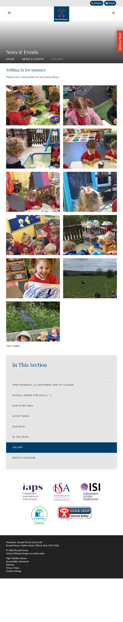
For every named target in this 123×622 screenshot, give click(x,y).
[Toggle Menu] (9, 13)
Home (10, 59)
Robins (17, 346)
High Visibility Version (16, 558)
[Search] (114, 13)
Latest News (20, 416)
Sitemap (10, 565)
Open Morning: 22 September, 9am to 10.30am (42, 385)
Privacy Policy (13, 568)
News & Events (33, 59)
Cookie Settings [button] (13, 571)
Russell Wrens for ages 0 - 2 (31, 395)
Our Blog (18, 427)
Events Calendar (23, 458)
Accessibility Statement (17, 562)
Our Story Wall (23, 406)
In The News (20, 437)
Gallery (57, 59)
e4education (39, 554)
